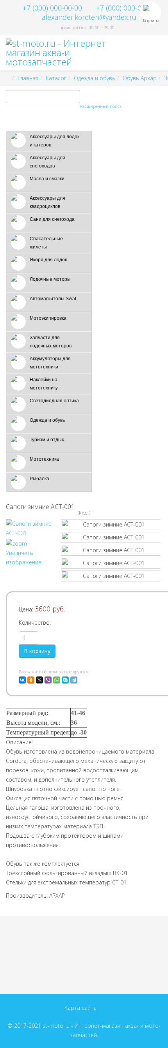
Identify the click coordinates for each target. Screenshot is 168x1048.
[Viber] (48, 679)
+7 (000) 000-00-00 (52, 7)
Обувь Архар (140, 78)
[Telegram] (73, 679)
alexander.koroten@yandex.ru (89, 17)
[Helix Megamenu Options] (159, 52)
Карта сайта (80, 1007)
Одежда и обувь (94, 78)
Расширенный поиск (101, 106)
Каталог (56, 78)
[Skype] (65, 679)
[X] (39, 679)
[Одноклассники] (30, 679)
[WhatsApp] (56, 679)
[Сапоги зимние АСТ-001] (110, 524)
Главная (28, 78)
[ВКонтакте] (22, 679)
